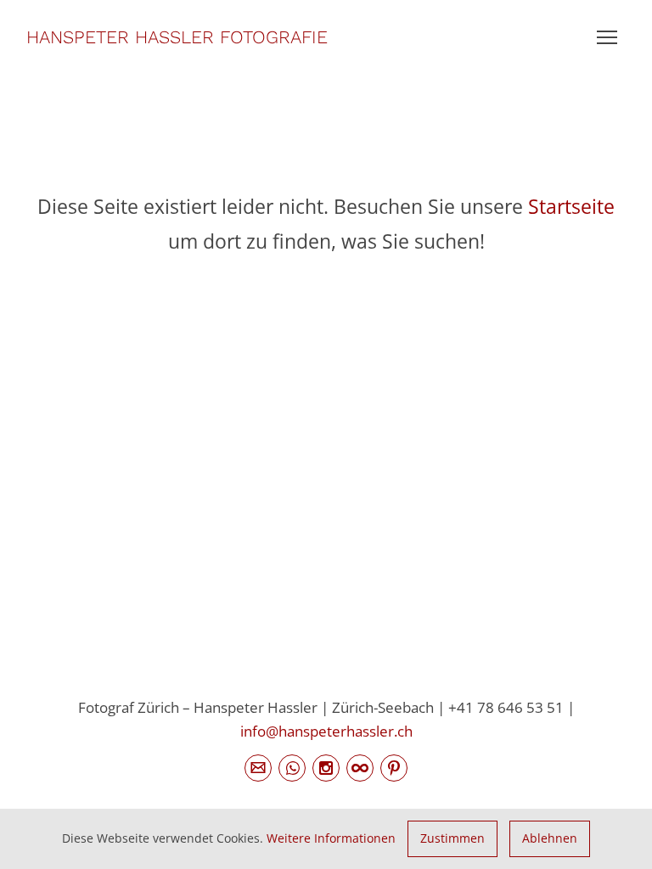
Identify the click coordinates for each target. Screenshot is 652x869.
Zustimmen (452, 838)
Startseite (571, 206)
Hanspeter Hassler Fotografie (177, 37)
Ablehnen (549, 838)
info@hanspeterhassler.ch (326, 730)
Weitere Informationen (331, 838)
